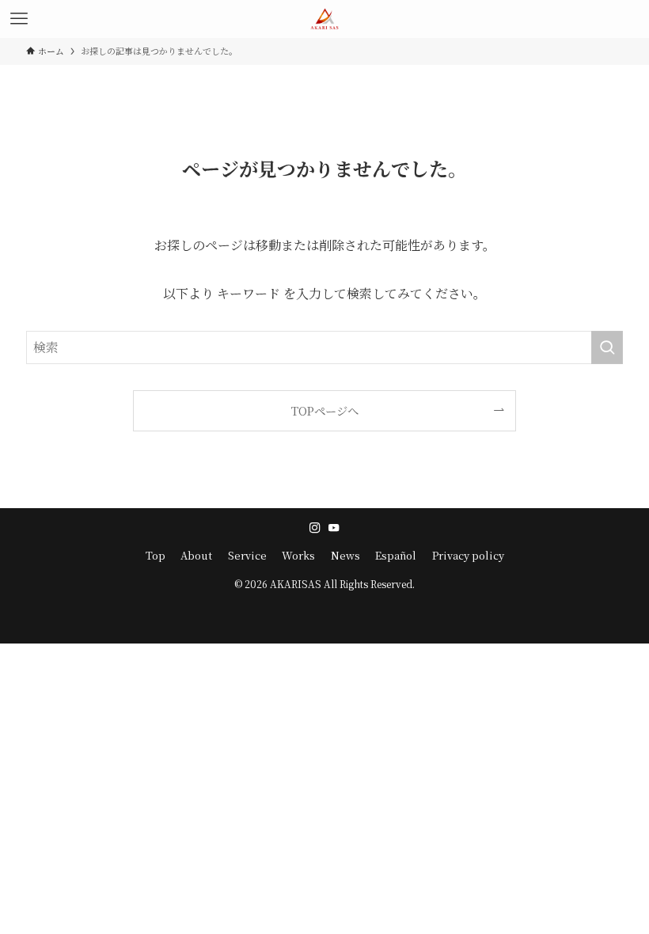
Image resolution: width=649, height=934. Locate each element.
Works (298, 555)
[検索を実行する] (607, 347)
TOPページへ (325, 410)
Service (247, 555)
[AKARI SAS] (324, 19)
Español (395, 555)
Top (155, 555)
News (345, 555)
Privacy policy (468, 555)
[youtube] (334, 528)
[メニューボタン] (19, 19)
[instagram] (315, 528)
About (196, 555)
